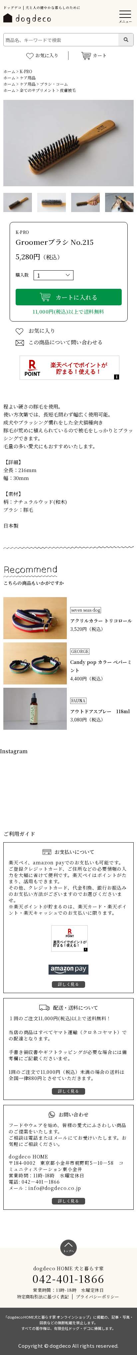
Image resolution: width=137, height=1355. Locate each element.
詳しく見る (68, 984)
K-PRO (26, 71)
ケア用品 (28, 77)
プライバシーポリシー (97, 1296)
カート (100, 55)
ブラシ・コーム (54, 84)
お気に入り (47, 55)
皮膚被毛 (68, 90)
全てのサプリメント (38, 90)
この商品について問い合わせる (65, 342)
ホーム (9, 71)
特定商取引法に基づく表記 (43, 1296)
